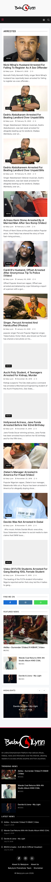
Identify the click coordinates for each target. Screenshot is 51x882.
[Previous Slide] (39, 690)
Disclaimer (38, 868)
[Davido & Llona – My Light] (10, 679)
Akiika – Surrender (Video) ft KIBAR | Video (24, 647)
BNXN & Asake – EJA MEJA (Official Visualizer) (23, 847)
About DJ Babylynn (20, 864)
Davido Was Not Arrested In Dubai (23, 521)
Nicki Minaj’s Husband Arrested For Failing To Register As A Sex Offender (25, 66)
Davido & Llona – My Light (30, 676)
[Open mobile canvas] (2, 19)
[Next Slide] (44, 690)
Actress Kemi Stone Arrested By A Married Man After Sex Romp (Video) (25, 221)
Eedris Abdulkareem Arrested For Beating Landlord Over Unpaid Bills (23, 169)
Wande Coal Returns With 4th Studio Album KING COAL (26, 830)
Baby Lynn (9, 71)
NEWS (8, 58)
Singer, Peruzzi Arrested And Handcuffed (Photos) (20, 324)
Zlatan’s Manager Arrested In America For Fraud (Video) (20, 473)
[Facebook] (10, 602)
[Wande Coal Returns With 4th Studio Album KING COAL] (10, 663)
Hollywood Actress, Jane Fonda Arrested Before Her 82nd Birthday (24, 424)
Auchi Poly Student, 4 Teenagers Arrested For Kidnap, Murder (22, 374)
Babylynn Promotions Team (19, 868)
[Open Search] (48, 20)
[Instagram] (25, 602)
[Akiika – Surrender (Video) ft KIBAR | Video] (25, 629)
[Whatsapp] (41, 602)
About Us (35, 864)
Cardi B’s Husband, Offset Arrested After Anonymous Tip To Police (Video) (24, 273)
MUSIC (6, 650)
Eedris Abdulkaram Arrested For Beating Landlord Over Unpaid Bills (23, 116)
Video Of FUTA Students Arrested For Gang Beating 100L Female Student (25, 570)
